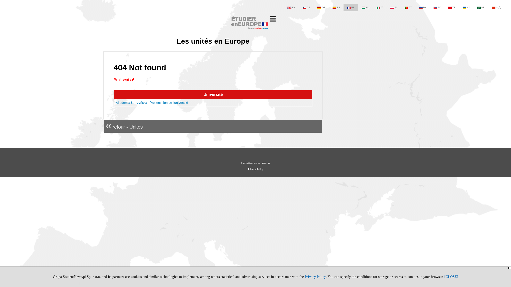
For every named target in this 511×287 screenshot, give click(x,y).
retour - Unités (124, 125)
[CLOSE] (451, 277)
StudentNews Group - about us (255, 163)
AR (483, 7)
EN (293, 7)
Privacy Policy (315, 277)
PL (395, 7)
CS (308, 7)
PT (410, 7)
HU (367, 7)
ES (338, 7)
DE (323, 7)
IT (382, 7)
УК (468, 7)
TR (454, 7)
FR (353, 7)
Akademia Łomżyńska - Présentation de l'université (152, 102)
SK (439, 7)
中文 (498, 7)
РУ (424, 7)
